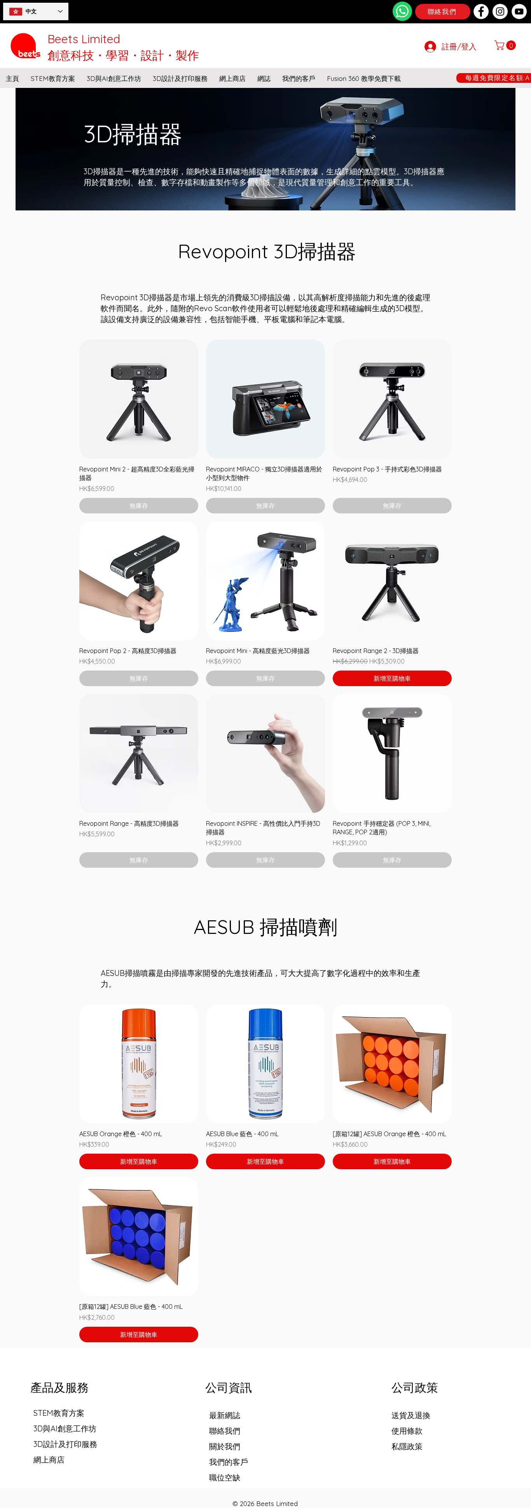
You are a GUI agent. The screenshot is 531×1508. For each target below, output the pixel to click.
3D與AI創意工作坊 (64, 1428)
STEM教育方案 (58, 1413)
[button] (506, 45)
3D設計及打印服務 (65, 1444)
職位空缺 (224, 1477)
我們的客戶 (228, 1462)
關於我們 (224, 1446)
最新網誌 (224, 1415)
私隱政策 (407, 1446)
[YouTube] (519, 11)
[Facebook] (481, 11)
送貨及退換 (410, 1415)
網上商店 (49, 1459)
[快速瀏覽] (138, 399)
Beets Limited (83, 39)
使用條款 (407, 1431)
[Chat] (402, 11)
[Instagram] (500, 11)
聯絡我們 (224, 1431)
